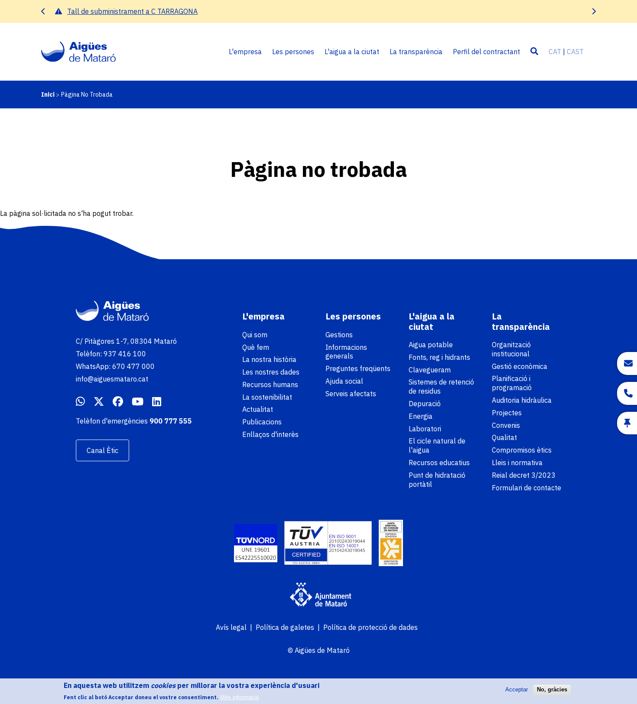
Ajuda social (344, 381)
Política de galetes (285, 627)
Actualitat (257, 409)
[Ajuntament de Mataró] (318, 595)
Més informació (239, 697)
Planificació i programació (512, 383)
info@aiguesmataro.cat (112, 379)
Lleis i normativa (517, 462)
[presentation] (43, 11)
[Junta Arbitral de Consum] (391, 544)
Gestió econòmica (519, 366)
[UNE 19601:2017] (255, 544)
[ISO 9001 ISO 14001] (328, 544)
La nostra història (269, 359)
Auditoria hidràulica (522, 400)
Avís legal (231, 627)
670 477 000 (133, 366)
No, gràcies (552, 689)
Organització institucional (511, 349)
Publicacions (262, 421)
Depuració (425, 403)
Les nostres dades (270, 372)
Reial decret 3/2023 (524, 475)
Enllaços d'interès (270, 434)
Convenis (506, 425)
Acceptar (516, 689)
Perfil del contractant (486, 51)
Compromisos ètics (522, 450)
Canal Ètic (102, 450)
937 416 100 (125, 353)
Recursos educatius (439, 462)
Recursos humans (270, 384)
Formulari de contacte (526, 487)
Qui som (254, 334)
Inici (48, 94)
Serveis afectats (350, 393)
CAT (555, 51)
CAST (575, 51)
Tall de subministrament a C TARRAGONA (132, 11)
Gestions (339, 334)
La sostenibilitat (267, 397)
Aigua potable (431, 344)
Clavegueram (430, 369)
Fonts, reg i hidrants (439, 357)
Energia (420, 416)
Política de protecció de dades (370, 627)
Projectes (507, 412)
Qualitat (504, 437)
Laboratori (425, 428)
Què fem (255, 347)
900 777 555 (171, 421)
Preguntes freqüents (357, 368)
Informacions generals (346, 352)
